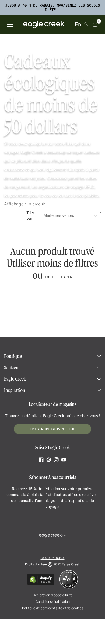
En (78, 24)
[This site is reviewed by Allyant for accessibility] (68, 588)
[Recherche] (86, 24)
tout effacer (58, 277)
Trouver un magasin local (52, 429)
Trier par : (30, 215)
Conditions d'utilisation (53, 602)
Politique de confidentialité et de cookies (52, 608)
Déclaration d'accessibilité (52, 595)
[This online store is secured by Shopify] (40, 584)
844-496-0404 (53, 558)
